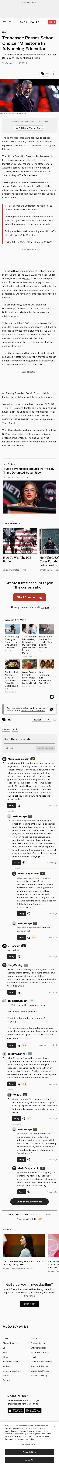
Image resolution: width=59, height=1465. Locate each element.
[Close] (55, 1426)
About (6, 1357)
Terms (6, 1375)
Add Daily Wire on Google (31, 128)
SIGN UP (51, 22)
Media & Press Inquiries (41, 1362)
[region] (29, 1443)
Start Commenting (29, 597)
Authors (6, 1366)
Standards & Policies (40, 1371)
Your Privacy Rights (40, 1352)
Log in (45, 607)
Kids (5, 1352)
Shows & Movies (10, 1343)
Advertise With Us (11, 1362)
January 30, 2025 (43, 242)
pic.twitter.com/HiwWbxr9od (20, 235)
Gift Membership (38, 1348)
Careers (34, 1338)
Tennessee (13, 138)
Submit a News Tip (39, 1375)
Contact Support (38, 1343)
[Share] (54, 74)
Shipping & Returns (39, 1366)
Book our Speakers (12, 1371)
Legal (33, 1357)
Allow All (29, 1460)
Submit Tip (29, 1304)
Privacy (6, 1380)
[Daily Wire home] (29, 22)
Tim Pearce (7, 63)
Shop (5, 1348)
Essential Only (29, 1452)
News (5, 1338)
